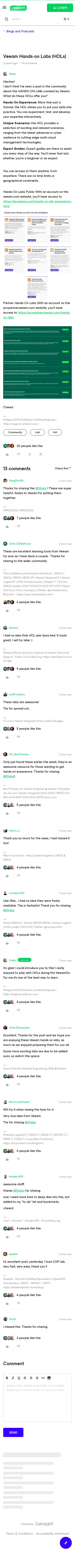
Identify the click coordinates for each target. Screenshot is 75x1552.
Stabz (12, 74)
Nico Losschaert (19, 1102)
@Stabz (41, 488)
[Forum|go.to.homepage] (18, 8)
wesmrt (13, 628)
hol (55, 432)
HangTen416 (16, 481)
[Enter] (6, 19)
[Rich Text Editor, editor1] (37, 1402)
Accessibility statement (52, 1533)
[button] (4, 8)
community (15, 432)
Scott (12, 1319)
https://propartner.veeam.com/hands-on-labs (36, 315)
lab (37, 432)
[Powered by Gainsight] (37, 1525)
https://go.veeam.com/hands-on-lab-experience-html (37, 204)
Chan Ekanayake (19, 1028)
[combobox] (37, 19)
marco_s (14, 831)
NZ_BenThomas (19, 754)
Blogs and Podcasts (20, 31)
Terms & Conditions (19, 1533)
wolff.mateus (17, 694)
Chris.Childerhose (20, 544)
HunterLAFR (16, 1176)
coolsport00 (16, 893)
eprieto (13, 1254)
